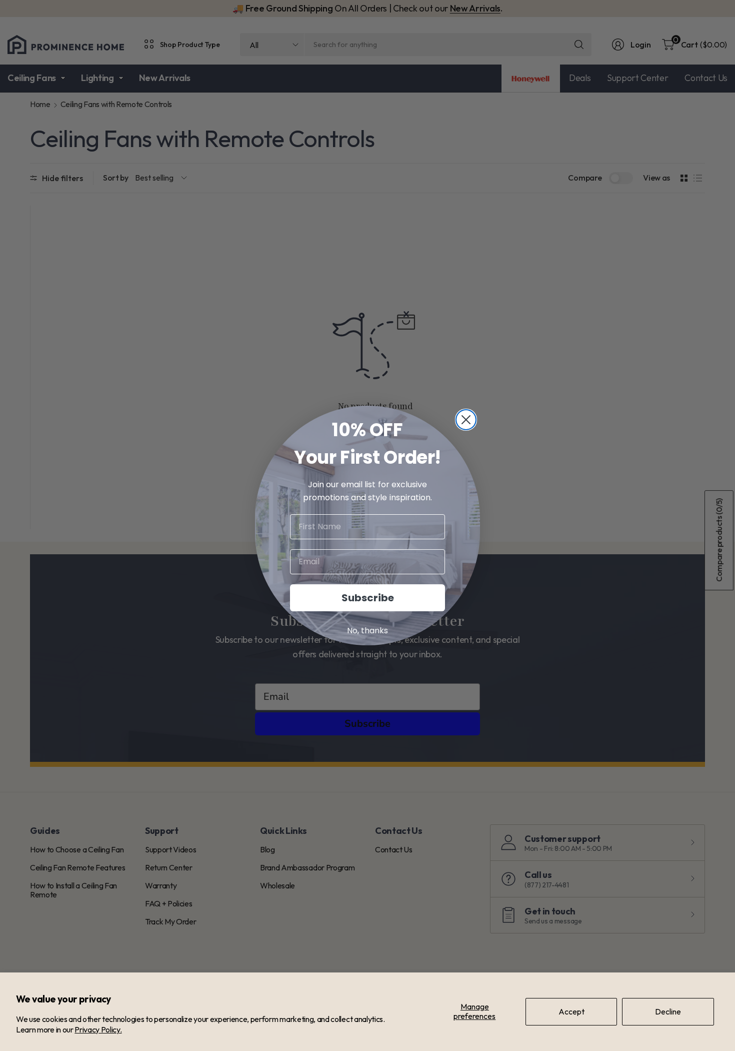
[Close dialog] (466, 420)
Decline (668, 1011)
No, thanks (367, 630)
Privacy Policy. (98, 1029)
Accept (571, 1011)
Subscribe (368, 598)
